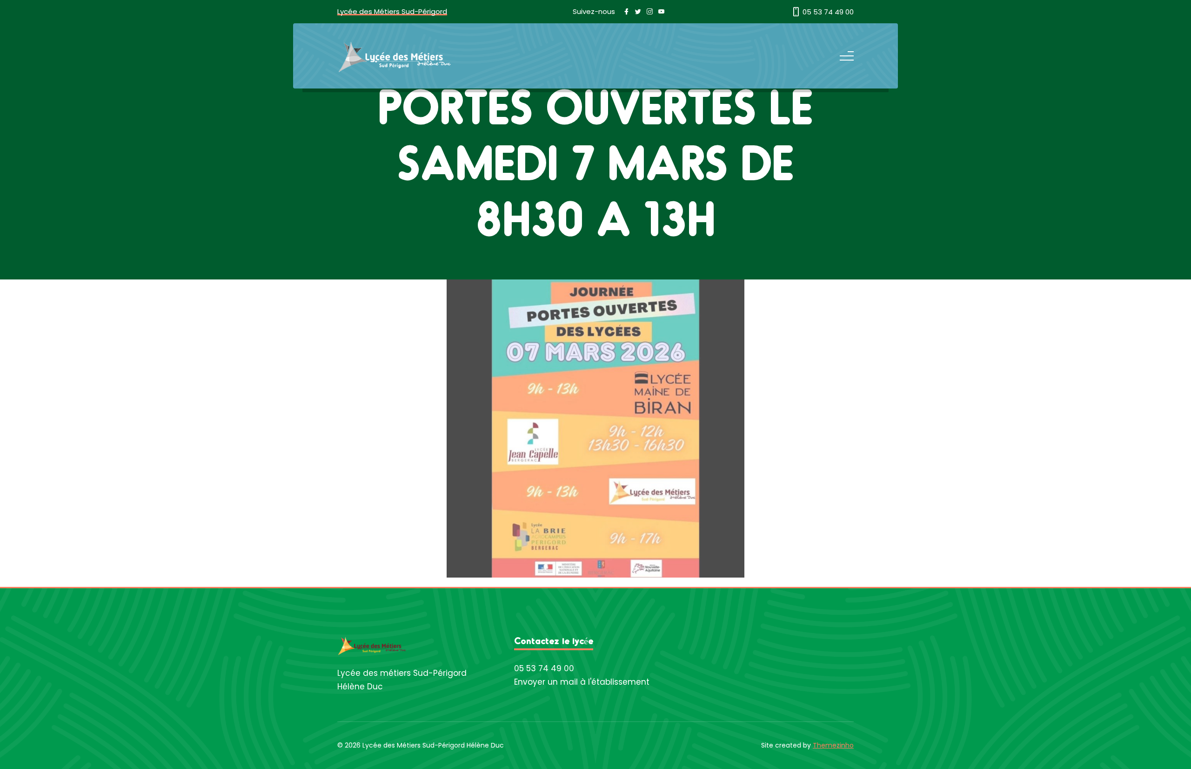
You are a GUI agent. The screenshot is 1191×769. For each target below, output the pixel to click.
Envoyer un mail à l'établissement (581, 681)
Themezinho (833, 745)
